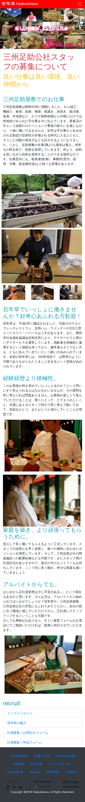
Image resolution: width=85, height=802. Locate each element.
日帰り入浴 (42, 756)
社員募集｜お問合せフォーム (27, 733)
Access (34, 772)
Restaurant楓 (65, 756)
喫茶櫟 (19, 764)
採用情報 (52, 772)
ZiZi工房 (36, 764)
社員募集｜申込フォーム (24, 742)
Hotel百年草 (18, 756)
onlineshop (15, 772)
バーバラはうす (59, 764)
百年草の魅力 (16, 723)
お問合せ (71, 772)
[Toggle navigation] (79, 4)
